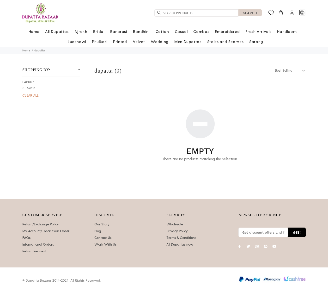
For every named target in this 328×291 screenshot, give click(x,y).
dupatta (39, 50)
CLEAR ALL (30, 95)
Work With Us (105, 244)
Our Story (101, 224)
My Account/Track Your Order (45, 231)
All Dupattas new (179, 244)
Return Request (34, 251)
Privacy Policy (177, 231)
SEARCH (250, 13)
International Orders (38, 244)
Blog (97, 231)
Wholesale (174, 224)
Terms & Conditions (181, 238)
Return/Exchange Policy (40, 224)
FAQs (26, 238)
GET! (297, 232)
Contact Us (102, 238)
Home (26, 50)
